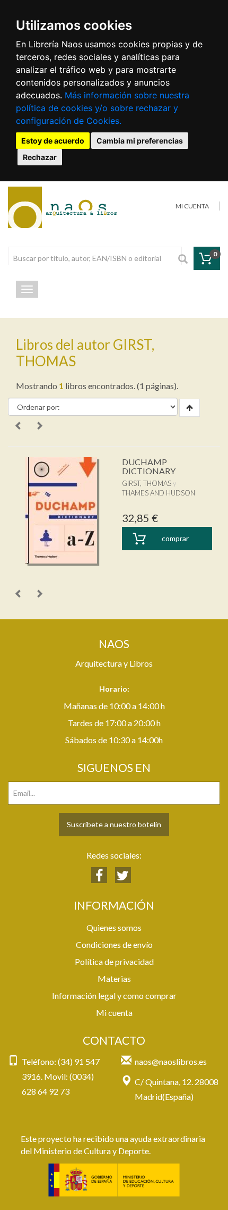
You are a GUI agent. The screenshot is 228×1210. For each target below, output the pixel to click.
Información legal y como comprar (114, 995)
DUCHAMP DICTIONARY (149, 466)
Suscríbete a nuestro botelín (114, 824)
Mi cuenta (114, 1012)
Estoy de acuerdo (52, 140)
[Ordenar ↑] (189, 408)
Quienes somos (114, 927)
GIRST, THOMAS (146, 483)
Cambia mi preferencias (140, 140)
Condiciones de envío (114, 944)
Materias (114, 978)
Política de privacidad (114, 961)
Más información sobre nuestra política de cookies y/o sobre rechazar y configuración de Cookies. (102, 108)
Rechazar (40, 157)
